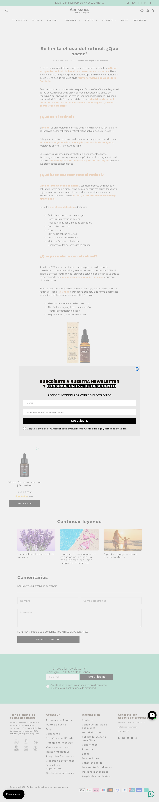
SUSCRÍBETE (79, 420)
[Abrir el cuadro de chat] (152, 715)
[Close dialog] (137, 369)
